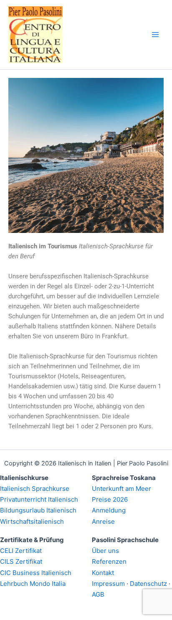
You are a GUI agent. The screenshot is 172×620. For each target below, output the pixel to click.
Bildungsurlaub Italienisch (38, 510)
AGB (98, 594)
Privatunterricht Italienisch (39, 499)
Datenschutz (148, 584)
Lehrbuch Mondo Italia (33, 584)
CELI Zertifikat (21, 551)
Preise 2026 (110, 499)
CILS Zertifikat (21, 561)
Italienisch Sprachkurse (34, 488)
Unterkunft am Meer (121, 488)
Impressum (108, 584)
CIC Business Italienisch (35, 573)
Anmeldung (109, 510)
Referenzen (109, 561)
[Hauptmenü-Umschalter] (155, 34)
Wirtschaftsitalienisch (32, 521)
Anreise (103, 521)
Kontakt (103, 573)
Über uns (105, 551)
